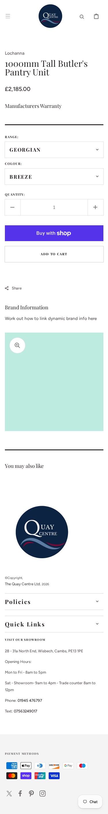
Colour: (13, 163)
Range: (12, 137)
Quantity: (15, 194)
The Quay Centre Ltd (22, 584)
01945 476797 (30, 700)
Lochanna (14, 53)
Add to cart (54, 254)
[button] (8, 16)
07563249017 (25, 711)
